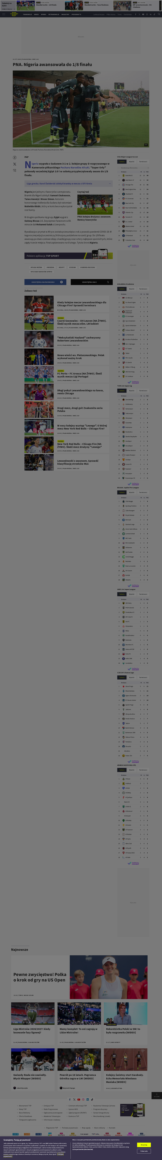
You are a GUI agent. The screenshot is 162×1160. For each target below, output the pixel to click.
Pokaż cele (144, 1151)
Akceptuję (144, 1145)
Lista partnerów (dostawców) (82, 1149)
